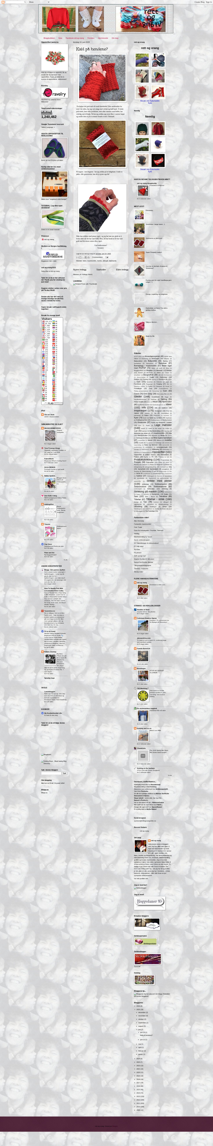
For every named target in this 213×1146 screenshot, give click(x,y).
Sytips (166, 494)
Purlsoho (144, 791)
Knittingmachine (141, 420)
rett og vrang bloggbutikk (147, 183)
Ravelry (136, 464)
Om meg (115, 38)
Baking (165, 361)
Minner (150, 440)
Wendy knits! (138, 572)
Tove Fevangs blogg (52, 448)
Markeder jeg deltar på (142, 433)
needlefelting (138, 447)
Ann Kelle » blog (50, 496)
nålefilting (137, 452)
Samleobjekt (154, 469)
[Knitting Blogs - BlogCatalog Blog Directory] (54, 763)
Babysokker (138, 361)
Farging (159, 384)
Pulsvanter (150, 462)
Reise (152, 464)
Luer (136, 431)
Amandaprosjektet (152, 356)
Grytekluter (156, 397)
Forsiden (91, 38)
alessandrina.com (144, 638)
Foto (150, 388)
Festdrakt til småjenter (157, 185)
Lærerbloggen (49, 691)
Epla (60, 38)
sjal (155, 471)
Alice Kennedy (139, 521)
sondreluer (140, 478)
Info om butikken (161, 408)
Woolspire (139, 511)
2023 (138, 1062)
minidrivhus (141, 440)
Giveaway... (150, 210)
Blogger (115, 1126)
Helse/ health (138, 402)
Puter (160, 462)
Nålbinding (155, 449)
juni (139, 1029)
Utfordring (138, 506)
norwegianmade (162, 447)
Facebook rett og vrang (75, 38)
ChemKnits (141, 748)
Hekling (164, 399)
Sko (170, 471)
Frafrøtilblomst (163, 388)
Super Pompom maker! (154, 252)
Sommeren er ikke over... (154, 238)
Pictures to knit (163, 457)
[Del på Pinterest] (88, 257)
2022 (138, 1065)
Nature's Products (141, 800)
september (142, 1023)
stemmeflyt (137, 481)
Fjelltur (150, 386)
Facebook (137, 384)
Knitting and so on (144, 728)
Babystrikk (152, 361)
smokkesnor (147, 473)
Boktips (169, 370)
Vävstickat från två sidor (158, 710)
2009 (138, 1110)
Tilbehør (137, 499)
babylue (166, 358)
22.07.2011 (138, 356)
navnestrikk (165, 445)
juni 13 (142, 1039)
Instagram (158, 411)
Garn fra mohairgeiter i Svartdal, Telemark (148, 530)
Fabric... (160, 805)
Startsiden (101, 269)
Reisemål (159, 464)
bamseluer (137, 363)
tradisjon (156, 502)
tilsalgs (136, 502)
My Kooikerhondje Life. (53, 713)
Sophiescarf (152, 478)
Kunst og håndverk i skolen (161, 422)
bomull (140, 372)
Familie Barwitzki (143, 648)
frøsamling (155, 391)
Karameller (157, 415)
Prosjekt (137, 462)
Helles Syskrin (49, 476)
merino (99, 261)
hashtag (153, 399)
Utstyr (164, 506)
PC (153, 457)
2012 (138, 1100)
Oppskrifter (158, 452)
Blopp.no (44, 793)
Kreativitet (142, 422)
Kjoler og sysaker (156, 418)
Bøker (159, 372)
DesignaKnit (148, 375)
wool (170, 509)
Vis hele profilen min (141, 878)
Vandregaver (138, 509)
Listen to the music (155, 428)
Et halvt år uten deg (51, 715)
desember (142, 1012)
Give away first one (163, 394)
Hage (166, 397)
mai (139, 1044)
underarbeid (150, 504)
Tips (145, 502)
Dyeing (145, 379)
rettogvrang (138, 467)
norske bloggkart (142, 996)
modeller (168, 440)
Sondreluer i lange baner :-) (155, 224)
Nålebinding (165, 449)
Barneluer (163, 363)
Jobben (147, 413)
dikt (159, 375)
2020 (138, 1072)
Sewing (136, 471)
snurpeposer (168, 473)
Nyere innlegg (79, 269)
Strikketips (151, 489)
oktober (141, 1019)
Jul (155, 413)
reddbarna (145, 464)
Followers (159, 386)
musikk (141, 443)
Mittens (159, 440)
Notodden (166, 994)
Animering (145, 358)
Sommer (159, 476)
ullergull (105, 261)
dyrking (154, 379)
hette (148, 402)
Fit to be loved (49, 631)
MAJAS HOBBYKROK (52, 428)
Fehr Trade (138, 527)
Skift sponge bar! (140, 556)
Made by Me (150, 336)
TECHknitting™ (143, 688)
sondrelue (168, 476)
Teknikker (163, 496)
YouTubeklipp (150, 511)
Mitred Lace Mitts (155, 730)
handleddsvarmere (140, 399)
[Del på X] (83, 257)
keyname (166, 415)
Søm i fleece (150, 496)
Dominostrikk (168, 375)
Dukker (136, 379)
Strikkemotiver (140, 486)
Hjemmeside (103, 38)
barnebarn (149, 363)
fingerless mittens (139, 386)
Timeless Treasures (141, 568)
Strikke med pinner (159, 480)
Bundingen (141, 668)
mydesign (158, 443)
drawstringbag (141, 377)
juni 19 (142, 1032)
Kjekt (136, 418)
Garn (165, 391)
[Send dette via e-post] (77, 257)
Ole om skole (49, 414)
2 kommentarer (97, 257)
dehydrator (137, 375)
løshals (144, 431)
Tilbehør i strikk (155, 499)
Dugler (152, 377)
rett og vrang (142, 582)
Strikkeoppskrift (162, 789)
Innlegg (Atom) (87, 274)
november (142, 1016)
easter (170, 379)
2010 (138, 1107)
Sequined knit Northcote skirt (54, 546)
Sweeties (146, 494)
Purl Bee (137, 549)
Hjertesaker (167, 402)
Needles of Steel (143, 610)
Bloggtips (149, 370)
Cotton (167, 372)
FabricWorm (49, 459)
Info (144, 407)
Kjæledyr (169, 418)
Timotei (47, 524)
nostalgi (136, 449)
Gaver (136, 394)
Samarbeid (141, 469)
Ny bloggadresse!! (50, 555)
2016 (138, 1086)
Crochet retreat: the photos (146, 612)
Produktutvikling (143, 459)
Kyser (148, 425)
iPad (167, 411)
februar (141, 1051)
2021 (138, 1069)
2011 (138, 1103)
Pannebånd (165, 455)
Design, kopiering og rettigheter (157, 294)
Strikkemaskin (161, 484)
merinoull (139, 438)
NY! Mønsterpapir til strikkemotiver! (146, 543)
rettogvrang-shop (150, 467)
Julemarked (165, 413)
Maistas (166, 431)
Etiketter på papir (162, 382)
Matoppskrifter (143, 435)
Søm (136, 496)
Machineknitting (155, 431)
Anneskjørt (155, 358)
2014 (138, 1093)
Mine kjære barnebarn (162, 438)
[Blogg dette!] (80, 257)
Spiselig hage (49, 678)
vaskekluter (148, 509)
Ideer (84, 261)
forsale (167, 386)
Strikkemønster (160, 486)
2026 (138, 1006)
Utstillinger (153, 506)
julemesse (137, 415)
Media (162, 435)
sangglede (165, 469)
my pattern (149, 443)
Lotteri (167, 428)
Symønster (156, 494)
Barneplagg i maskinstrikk (145, 366)
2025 (138, 1009)
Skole (138, 473)
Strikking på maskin (145, 491)
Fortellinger (138, 388)
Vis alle (65, 559)
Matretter (155, 435)
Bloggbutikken (49, 38)
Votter (164, 509)
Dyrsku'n (162, 379)
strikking (165, 489)
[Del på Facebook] (85, 257)
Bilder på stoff (157, 368)
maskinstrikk (91, 261)
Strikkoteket (168, 492)
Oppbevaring (146, 452)
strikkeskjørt (138, 489)
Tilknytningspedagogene (142, 565)
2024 (138, 1059)
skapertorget (163, 471)
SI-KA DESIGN (49, 467)
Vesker (157, 509)
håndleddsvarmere (157, 405)
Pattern (136, 457)
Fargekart (149, 384)
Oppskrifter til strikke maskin (145, 455)
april (140, 1047)
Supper (138, 494)
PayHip (146, 457)
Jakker (136, 413)
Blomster (159, 370)
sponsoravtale (164, 478)
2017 (138, 1083)
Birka (167, 368)
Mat (170, 433)
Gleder (138, 396)
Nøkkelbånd (145, 449)
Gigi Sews (48, 544)
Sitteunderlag (146, 471)
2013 (138, 1096)
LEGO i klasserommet (51, 417)
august (141, 1026)
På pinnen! (137, 553)
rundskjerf (163, 467)
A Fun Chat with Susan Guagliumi (148, 770)
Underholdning (163, 504)
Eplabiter (150, 382)
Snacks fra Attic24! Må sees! (144, 559)
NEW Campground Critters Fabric (55, 498)
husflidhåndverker (144, 405)
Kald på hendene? (92, 49)
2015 (138, 1089)
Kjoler (145, 418)
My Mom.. (60, 654)
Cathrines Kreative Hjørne (147, 618)
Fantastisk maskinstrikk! (142, 524)
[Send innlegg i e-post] (106, 257)
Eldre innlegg (122, 269)
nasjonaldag (137, 445)
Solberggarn (150, 476)
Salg (170, 467)
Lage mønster (163, 425)
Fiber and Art (49, 553)
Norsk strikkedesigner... (142, 540)
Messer (148, 438)
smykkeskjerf (157, 473)
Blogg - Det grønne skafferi (54, 570)
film (168, 384)
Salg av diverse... (152, 322)
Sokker (139, 476)
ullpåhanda (112, 261)
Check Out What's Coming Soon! (55, 461)
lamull (143, 428)
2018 (138, 1079)
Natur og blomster (151, 445)
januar (140, 1054)
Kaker (146, 415)
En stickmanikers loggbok (147, 708)
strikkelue (145, 484)
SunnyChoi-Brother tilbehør (143, 562)
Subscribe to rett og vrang (50, 271)
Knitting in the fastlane (146, 768)
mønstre (167, 443)
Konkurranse (167, 420)
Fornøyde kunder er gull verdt (54, 469)
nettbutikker (149, 447)
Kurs (140, 425)
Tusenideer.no (49, 611)
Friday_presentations (141, 391)
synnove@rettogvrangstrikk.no (145, 821)
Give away (147, 394)
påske (167, 462)
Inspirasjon (140, 410)
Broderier (150, 372)
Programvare (165, 460)
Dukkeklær (164, 377)
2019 (138, 1076)
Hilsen (155, 402)
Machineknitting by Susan (143, 537)
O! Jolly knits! (139, 546)
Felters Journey (50, 652)
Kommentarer (155, 420)
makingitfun (49, 504)
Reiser (167, 464)
